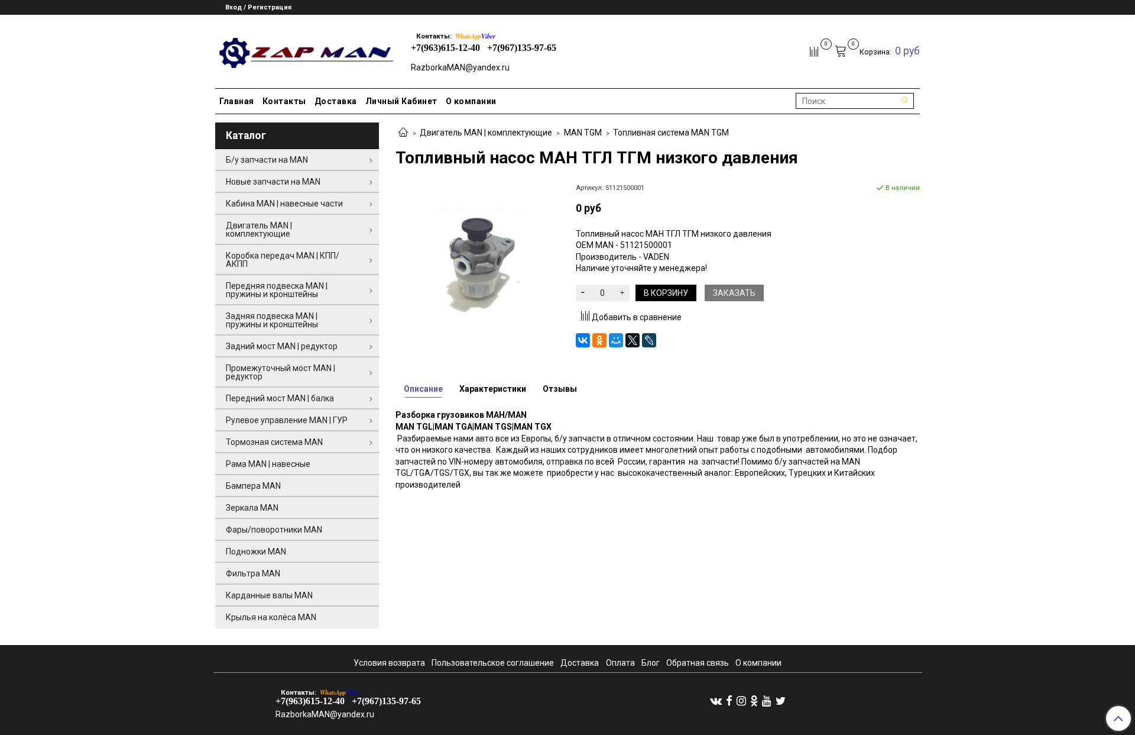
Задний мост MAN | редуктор (282, 346)
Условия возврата (389, 663)
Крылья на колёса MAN (271, 617)
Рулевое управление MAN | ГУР (287, 420)
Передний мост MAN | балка (280, 398)
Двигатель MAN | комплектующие (486, 132)
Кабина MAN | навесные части (284, 203)
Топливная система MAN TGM (671, 132)
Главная (236, 101)
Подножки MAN (256, 551)
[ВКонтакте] (583, 340)
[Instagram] (741, 701)
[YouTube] (766, 701)
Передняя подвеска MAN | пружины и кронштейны (276, 290)
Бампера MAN (253, 486)
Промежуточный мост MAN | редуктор (280, 372)
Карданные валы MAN (269, 595)
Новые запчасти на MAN (273, 181)
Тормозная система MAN (274, 442)
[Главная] (403, 133)
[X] (632, 340)
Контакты (284, 101)
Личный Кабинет (401, 101)
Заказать (734, 293)
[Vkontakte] (716, 701)
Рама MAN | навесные (268, 464)
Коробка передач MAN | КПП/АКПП (282, 260)
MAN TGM (583, 132)
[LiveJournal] (649, 340)
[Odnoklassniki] (754, 701)
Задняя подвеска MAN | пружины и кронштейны (272, 320)
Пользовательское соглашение (493, 663)
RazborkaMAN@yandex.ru (460, 67)
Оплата (620, 663)
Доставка (335, 101)
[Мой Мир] (616, 340)
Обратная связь (697, 663)
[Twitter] (781, 701)
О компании (471, 101)
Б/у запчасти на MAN (267, 160)
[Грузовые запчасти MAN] (304, 49)
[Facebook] (729, 701)
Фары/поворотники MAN (274, 529)
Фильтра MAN (253, 573)
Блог (650, 663)
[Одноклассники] (599, 340)
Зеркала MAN (252, 507)
